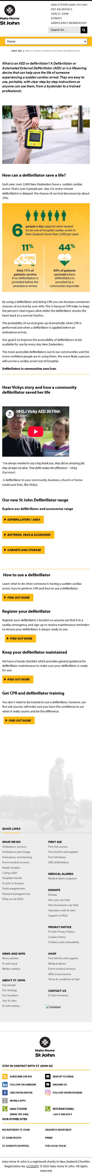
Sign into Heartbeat (58, 1129)
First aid (16, 50)
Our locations (10, 995)
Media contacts (11, 968)
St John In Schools (13, 883)
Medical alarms (57, 963)
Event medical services (15, 862)
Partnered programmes (16, 893)
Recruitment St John (16, 1129)
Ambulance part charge (16, 851)
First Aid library (57, 857)
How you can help (59, 900)
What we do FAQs (12, 899)
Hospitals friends (12, 878)
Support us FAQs (58, 915)
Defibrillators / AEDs (23, 519)
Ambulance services (14, 846)
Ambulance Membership (69, 23)
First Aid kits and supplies (63, 851)
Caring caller (9, 872)
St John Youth (11, 1137)
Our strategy (9, 990)
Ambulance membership (17, 857)
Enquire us (60, 1084)
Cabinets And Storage (24, 550)
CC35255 (32, 1166)
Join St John (60, 13)
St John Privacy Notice (61, 931)
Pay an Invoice (61, 9)
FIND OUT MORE (18, 597)
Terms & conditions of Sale (64, 979)
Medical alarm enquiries (62, 878)
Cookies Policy (57, 937)
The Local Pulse (55, 1145)
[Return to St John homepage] (46, 14)
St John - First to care (45, 1046)
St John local (9, 963)
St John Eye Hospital (15, 1145)
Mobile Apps (18, 1100)
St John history (11, 1005)
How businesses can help (63, 905)
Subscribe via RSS (21, 1076)
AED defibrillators (58, 862)
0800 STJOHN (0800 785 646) (69, 4)
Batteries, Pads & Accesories (28, 535)
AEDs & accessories (59, 974)
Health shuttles (11, 867)
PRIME (48, 1137)
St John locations (58, 995)
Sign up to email (63, 1076)
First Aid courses (58, 846)
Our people (9, 985)
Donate (56, 18)
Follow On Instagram (67, 1092)
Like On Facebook (21, 1092)
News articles (10, 958)
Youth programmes (13, 888)
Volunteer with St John (61, 910)
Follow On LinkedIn (23, 1084)
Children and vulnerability (63, 942)
